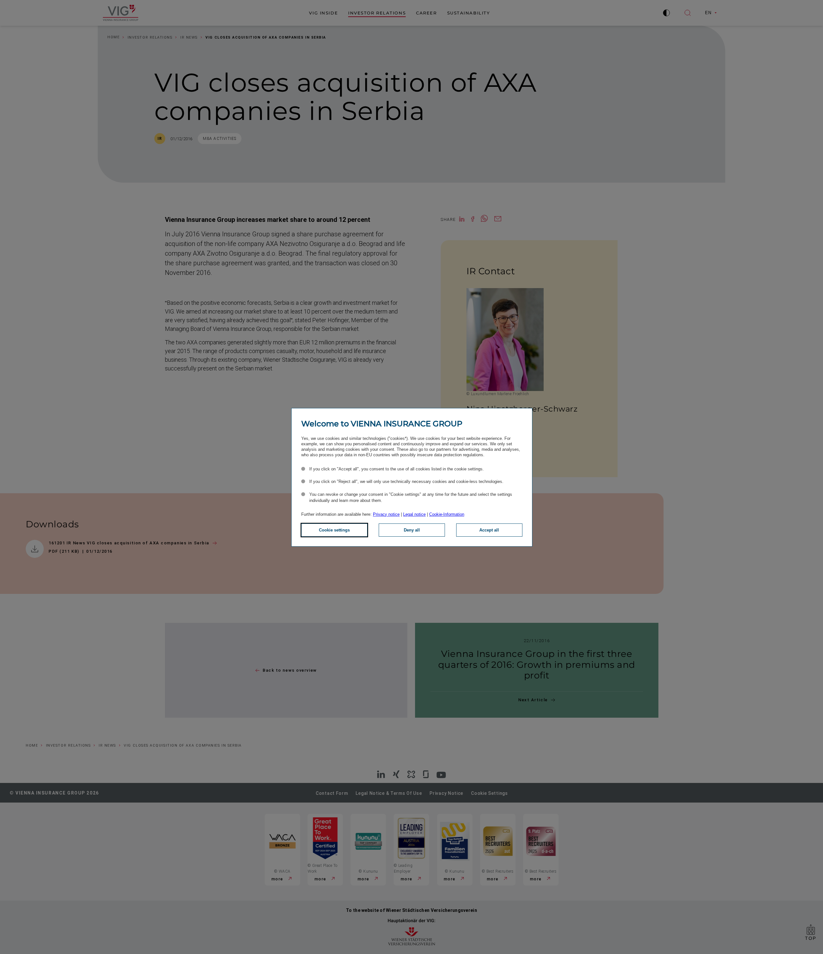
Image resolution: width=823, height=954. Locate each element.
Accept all (489, 530)
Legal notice (414, 514)
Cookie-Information (446, 514)
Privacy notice (386, 514)
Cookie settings (334, 530)
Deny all (412, 530)
